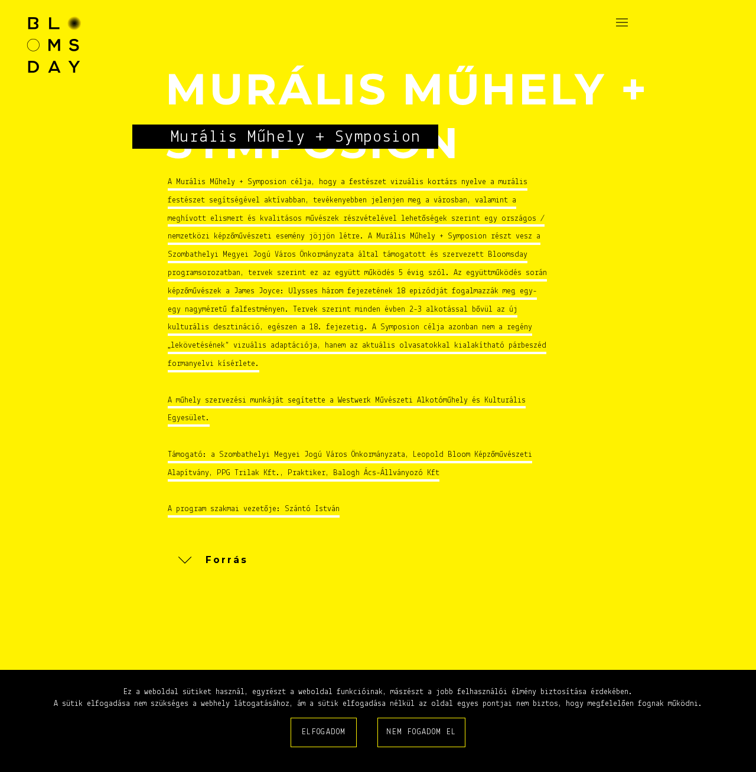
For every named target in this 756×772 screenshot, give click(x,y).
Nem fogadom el (421, 732)
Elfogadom (324, 732)
